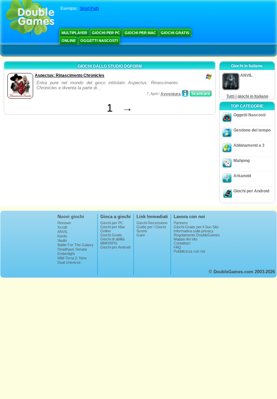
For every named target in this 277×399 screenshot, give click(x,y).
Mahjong (241, 160)
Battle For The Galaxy (75, 245)
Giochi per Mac (140, 33)
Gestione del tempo (252, 130)
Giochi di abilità (112, 239)
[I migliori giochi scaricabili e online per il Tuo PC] (30, 18)
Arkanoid (242, 175)
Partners (181, 223)
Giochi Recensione (152, 223)
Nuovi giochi (70, 216)
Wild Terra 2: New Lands (71, 260)
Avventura (170, 94)
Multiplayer (74, 33)
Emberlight (66, 254)
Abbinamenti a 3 (249, 145)
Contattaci (182, 243)
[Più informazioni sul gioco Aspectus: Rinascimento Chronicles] (185, 93)
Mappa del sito (185, 239)
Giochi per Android (251, 191)
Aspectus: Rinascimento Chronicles (69, 75)
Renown (64, 223)
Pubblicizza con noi (189, 251)
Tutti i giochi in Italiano (247, 96)
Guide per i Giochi (151, 227)
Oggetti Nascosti (99, 41)
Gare (140, 235)
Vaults (62, 240)
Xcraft (62, 227)
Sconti (141, 231)
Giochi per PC (106, 33)
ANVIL (62, 232)
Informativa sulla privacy (193, 231)
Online (68, 41)
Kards (62, 236)
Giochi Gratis (175, 33)
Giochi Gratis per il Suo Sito (196, 227)
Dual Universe (69, 262)
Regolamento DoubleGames (197, 235)
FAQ (177, 247)
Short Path (89, 8)
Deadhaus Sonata (72, 249)
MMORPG (109, 243)
